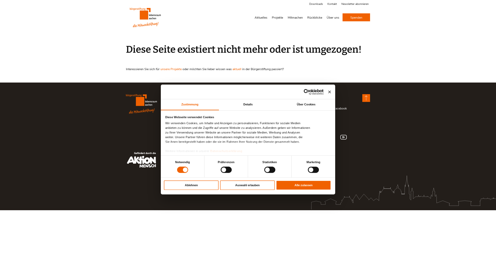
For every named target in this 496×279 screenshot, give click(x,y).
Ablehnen (191, 185)
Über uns (333, 17)
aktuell (236, 69)
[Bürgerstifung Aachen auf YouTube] (343, 137)
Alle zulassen (303, 185)
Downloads (316, 4)
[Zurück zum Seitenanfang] (366, 98)
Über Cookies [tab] (306, 104)
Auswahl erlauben (247, 185)
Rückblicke (314, 17)
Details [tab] (248, 104)
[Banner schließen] (329, 91)
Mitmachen (295, 17)
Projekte (277, 17)
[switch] (226, 170)
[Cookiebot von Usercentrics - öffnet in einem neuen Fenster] (307, 92)
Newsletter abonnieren (355, 4)
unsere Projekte (171, 69)
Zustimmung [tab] (190, 104)
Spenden (356, 17)
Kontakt (332, 4)
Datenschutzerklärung (226, 151)
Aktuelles (261, 17)
